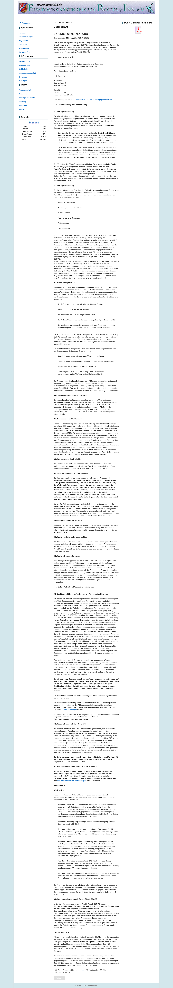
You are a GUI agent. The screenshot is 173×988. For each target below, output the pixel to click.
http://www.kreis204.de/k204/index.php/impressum (91, 99)
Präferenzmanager (69, 710)
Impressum (92, 985)
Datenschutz (81, 985)
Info (82, 970)
